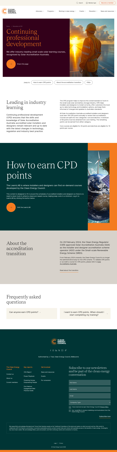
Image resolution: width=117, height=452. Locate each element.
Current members (12, 382)
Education (92, 11)
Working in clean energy (66, 11)
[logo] (8, 11)
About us (9, 378)
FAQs (88, 82)
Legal (55, 443)
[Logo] (58, 341)
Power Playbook (29, 376)
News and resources (107, 11)
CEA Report (28, 372)
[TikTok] (66, 350)
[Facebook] (50, 350)
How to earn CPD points (42, 82)
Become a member (107, 3)
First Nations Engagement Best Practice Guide (29, 388)
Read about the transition (69, 270)
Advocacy (39, 11)
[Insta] (53, 350)
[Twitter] (59, 350)
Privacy (61, 443)
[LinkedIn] (56, 350)
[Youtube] (62, 350)
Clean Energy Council (58, 447)
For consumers (46, 380)
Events (82, 11)
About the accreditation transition (69, 82)
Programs (50, 11)
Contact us (10, 374)
